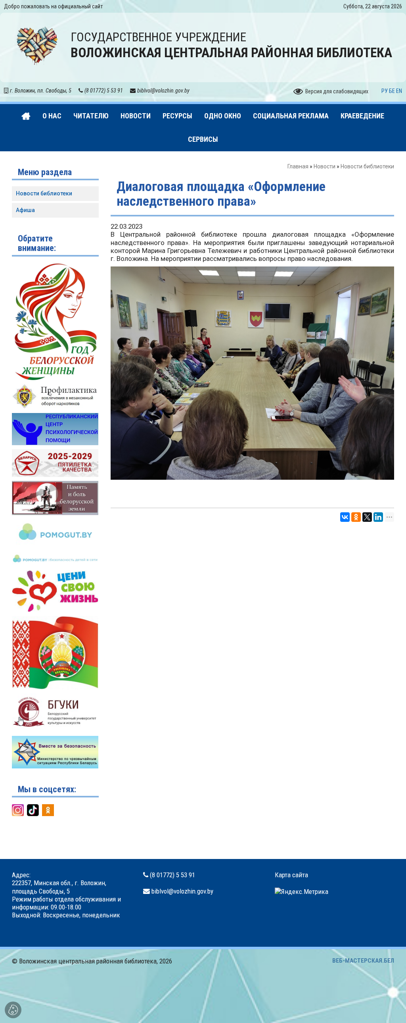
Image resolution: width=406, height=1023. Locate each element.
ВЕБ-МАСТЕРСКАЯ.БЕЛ (363, 960)
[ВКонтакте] (345, 517)
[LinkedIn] (378, 517)
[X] (367, 517)
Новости (324, 166)
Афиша (25, 210)
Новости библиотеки (367, 166)
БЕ (392, 91)
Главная (297, 166)
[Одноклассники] (356, 517)
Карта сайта (291, 875)
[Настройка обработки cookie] (13, 1010)
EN (399, 91)
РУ (384, 91)
